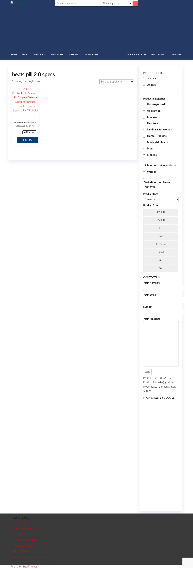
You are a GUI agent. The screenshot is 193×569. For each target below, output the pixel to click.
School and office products (160, 165)
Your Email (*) (151, 294)
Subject (147, 307)
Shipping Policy (21, 557)
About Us (18, 534)
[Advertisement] (96, 29)
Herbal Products (157, 136)
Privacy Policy (20, 551)
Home (14, 55)
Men (150, 148)
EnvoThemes (30, 566)
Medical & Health (157, 142)
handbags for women (159, 129)
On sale (151, 85)
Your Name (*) (151, 283)
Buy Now (27, 140)
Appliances (153, 110)
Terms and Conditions (25, 528)
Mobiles (152, 155)
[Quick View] (18, 132)
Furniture (152, 123)
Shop (24, 55)
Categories (38, 55)
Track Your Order (136, 55)
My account (58, 55)
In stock (151, 78)
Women (152, 172)
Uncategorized (156, 104)
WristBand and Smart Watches (157, 184)
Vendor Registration (24, 540)
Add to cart (29, 132)
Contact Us (91, 55)
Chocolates (153, 117)
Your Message (151, 319)
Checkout (75, 55)
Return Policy (20, 523)
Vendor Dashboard (24, 546)
